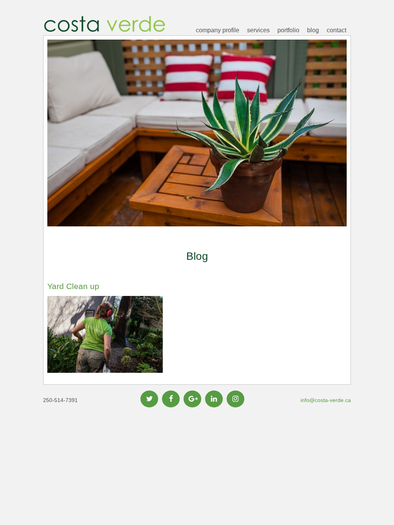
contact (336, 30)
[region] (197, 145)
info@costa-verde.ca (326, 400)
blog (313, 30)
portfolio (288, 30)
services (258, 30)
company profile (217, 30)
